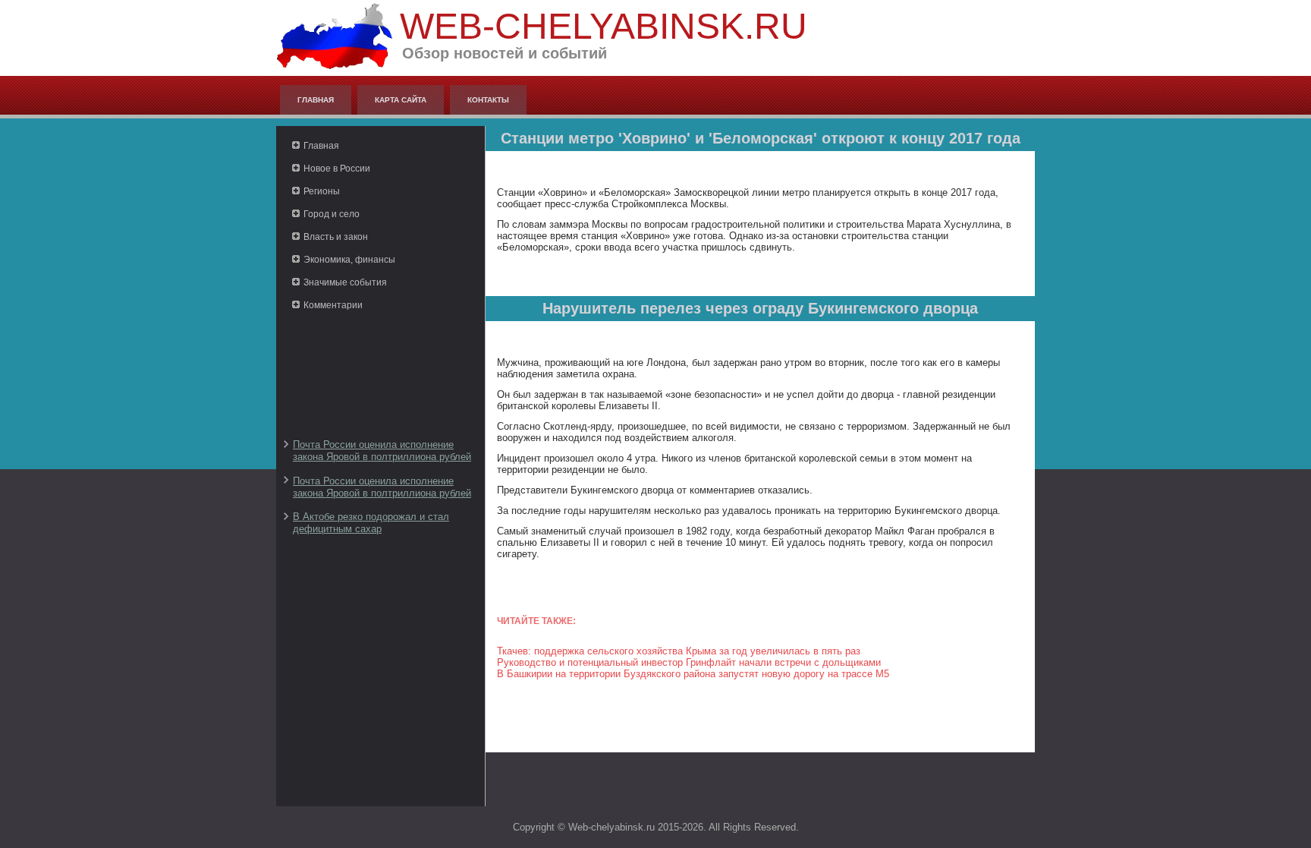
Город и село (331, 214)
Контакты (488, 100)
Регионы (321, 191)
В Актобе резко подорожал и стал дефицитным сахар (371, 522)
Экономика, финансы (349, 259)
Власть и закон (335, 237)
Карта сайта (400, 100)
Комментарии (333, 305)
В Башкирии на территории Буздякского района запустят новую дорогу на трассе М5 (693, 673)
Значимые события (345, 282)
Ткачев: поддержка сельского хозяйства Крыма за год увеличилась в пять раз (678, 651)
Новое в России (336, 168)
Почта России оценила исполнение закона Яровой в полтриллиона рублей (382, 450)
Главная (315, 100)
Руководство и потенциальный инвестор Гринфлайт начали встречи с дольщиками (689, 662)
